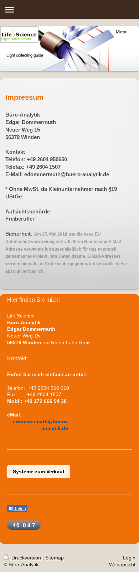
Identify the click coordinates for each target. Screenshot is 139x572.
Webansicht (122, 564)
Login (129, 558)
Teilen (19, 508)
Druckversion (26, 558)
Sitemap (54, 558)
